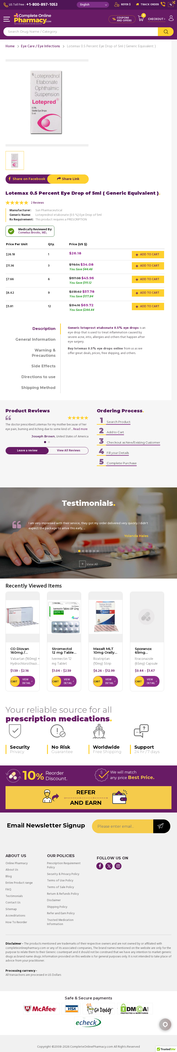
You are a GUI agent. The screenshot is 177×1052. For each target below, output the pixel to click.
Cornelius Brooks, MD (32, 232)
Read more (80, 429)
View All (89, 564)
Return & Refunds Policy (63, 894)
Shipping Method (38, 387)
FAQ (8, 890)
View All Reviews (68, 450)
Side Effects (43, 366)
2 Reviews (37, 202)
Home (10, 46)
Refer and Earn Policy (61, 913)
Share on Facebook (28, 179)
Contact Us (13, 903)
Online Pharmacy (17, 863)
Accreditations (15, 916)
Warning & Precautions (44, 353)
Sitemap (11, 909)
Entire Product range (19, 883)
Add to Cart (149, 254)
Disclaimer (54, 900)
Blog (9, 877)
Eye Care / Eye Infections (40, 46)
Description (44, 328)
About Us (12, 870)
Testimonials (14, 896)
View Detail (26, 681)
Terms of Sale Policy (60, 887)
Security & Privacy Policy (63, 874)
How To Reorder (16, 922)
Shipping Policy (57, 907)
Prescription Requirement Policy (64, 865)
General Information (35, 339)
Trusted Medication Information (60, 922)
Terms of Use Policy (60, 881)
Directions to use (38, 377)
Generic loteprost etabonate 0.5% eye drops (103, 328)
